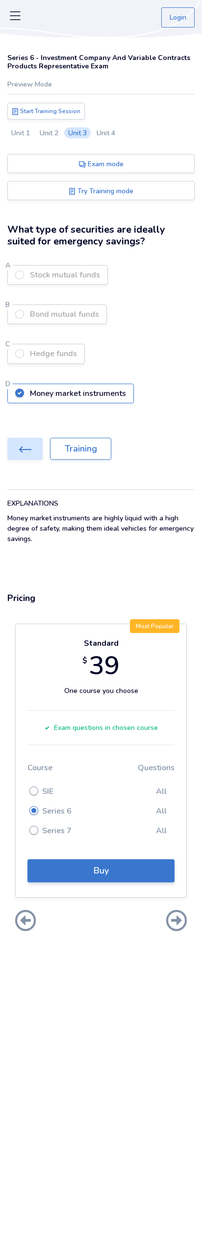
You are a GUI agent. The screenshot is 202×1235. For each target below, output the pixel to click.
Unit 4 (106, 133)
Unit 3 (77, 133)
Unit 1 (20, 133)
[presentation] (25, 921)
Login (178, 17)
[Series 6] (25, 449)
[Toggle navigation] (15, 18)
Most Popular (155, 626)
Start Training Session (49, 111)
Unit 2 (49, 133)
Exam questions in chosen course (106, 727)
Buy (101, 870)
